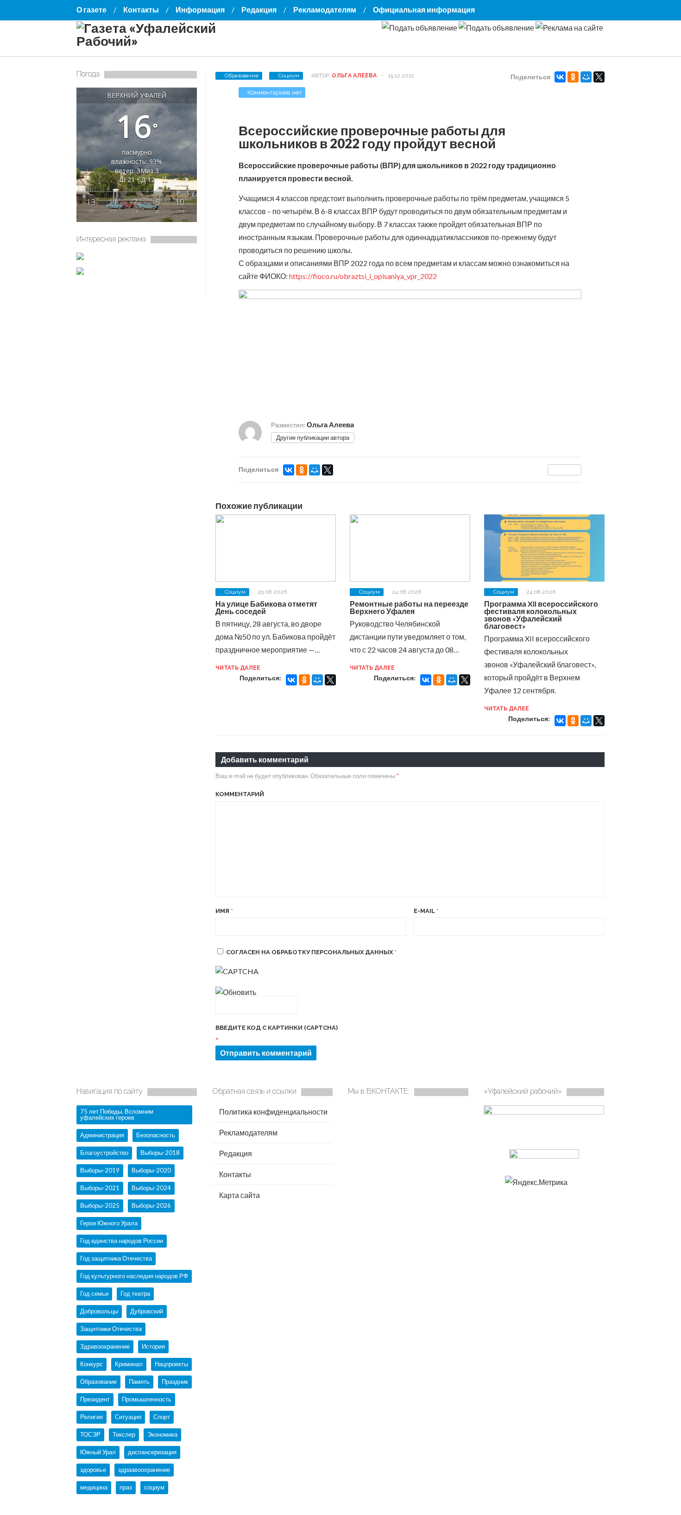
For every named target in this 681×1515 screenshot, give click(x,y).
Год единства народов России (121, 1240)
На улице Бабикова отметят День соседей (266, 607)
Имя (224, 910)
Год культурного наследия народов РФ (134, 1276)
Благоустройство (104, 1152)
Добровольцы (99, 1311)
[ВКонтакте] (560, 76)
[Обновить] (235, 992)
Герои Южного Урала (109, 1223)
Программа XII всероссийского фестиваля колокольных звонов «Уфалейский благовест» (541, 614)
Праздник (175, 1381)
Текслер (124, 1434)
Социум (288, 75)
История (153, 1346)
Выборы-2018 (160, 1152)
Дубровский (146, 1311)
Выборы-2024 (151, 1188)
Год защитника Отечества (116, 1258)
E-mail (426, 910)
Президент (95, 1399)
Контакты (141, 9)
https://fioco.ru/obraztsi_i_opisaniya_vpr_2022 (363, 276)
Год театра (135, 1293)
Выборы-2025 (100, 1205)
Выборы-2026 (151, 1205)
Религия (91, 1416)
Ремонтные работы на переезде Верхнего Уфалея (409, 607)
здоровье (93, 1469)
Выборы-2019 (100, 1170)
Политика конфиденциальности (273, 1111)
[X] (599, 76)
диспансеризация (152, 1452)
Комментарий (239, 794)
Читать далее (237, 668)
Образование (242, 75)
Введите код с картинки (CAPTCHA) (276, 1027)
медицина (93, 1487)
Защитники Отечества (111, 1328)
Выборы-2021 (100, 1188)
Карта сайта (239, 1195)
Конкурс (91, 1364)
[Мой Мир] (586, 76)
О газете (91, 9)
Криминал (129, 1364)
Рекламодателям (324, 9)
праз (126, 1487)
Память (139, 1381)
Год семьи (94, 1293)
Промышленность (146, 1399)
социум (154, 1487)
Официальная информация (424, 9)
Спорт (161, 1416)
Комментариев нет (274, 92)
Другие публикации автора (312, 437)
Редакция (259, 9)
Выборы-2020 (151, 1170)
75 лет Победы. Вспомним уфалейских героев (116, 1114)
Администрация (102, 1135)
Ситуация (128, 1416)
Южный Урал (98, 1452)
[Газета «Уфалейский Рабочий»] (169, 41)
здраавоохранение (144, 1469)
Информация (200, 9)
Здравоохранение (105, 1346)
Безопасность (155, 1135)
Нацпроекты (171, 1364)
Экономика (162, 1434)
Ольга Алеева (354, 75)
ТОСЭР (90, 1434)
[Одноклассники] (573, 76)
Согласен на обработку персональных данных (311, 952)
